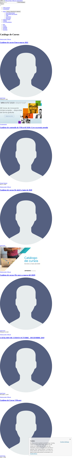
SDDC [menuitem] (4, 11)
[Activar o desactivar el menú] (0, 5)
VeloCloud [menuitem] (8, 18)
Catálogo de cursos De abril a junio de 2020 (16, 190)
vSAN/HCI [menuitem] (8, 16)
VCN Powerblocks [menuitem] (7, 22)
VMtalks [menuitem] (5, 20)
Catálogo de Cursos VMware (10, 400)
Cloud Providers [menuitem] (6, 19)
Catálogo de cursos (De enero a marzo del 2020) (17, 275)
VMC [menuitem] (7, 15)
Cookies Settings (64, 441)
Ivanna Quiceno (3, 183)
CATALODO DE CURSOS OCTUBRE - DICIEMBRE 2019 (22, 338)
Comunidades (6, 9)
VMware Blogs (6, 7)
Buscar (1, 2)
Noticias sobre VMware (5, 39)
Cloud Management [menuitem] (10, 13)
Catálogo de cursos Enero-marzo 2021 (14, 42)
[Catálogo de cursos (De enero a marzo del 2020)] (21, 270)
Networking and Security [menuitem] (11, 14)
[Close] (70, 439)
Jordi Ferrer (2, 98)
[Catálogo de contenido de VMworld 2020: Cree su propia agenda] (21, 123)
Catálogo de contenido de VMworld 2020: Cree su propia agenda (24, 127)
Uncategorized (3, 124)
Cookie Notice (33, 453)
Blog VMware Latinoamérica (16, 0)
